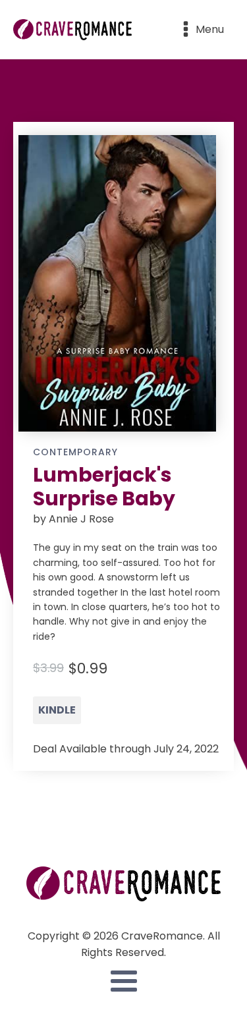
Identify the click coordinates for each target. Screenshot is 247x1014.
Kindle (57, 710)
